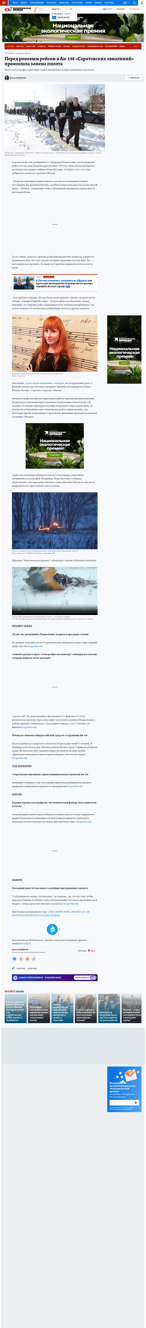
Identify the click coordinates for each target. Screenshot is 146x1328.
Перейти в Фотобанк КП (45, 553)
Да (54, 17)
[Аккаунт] (142, 3)
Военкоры (42, 46)
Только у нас (30, 46)
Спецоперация (37, 3)
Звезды (98, 3)
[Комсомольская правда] (18, 9)
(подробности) (34, 646)
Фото (15, 3)
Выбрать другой (63, 17)
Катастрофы (21, 968)
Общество (64, 3)
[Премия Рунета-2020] (39, 9)
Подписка (134, 9)
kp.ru (93, 951)
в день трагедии (81, 169)
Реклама (121, 9)
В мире (88, 3)
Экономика (77, 3)
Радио (109, 9)
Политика (51, 3)
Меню (4, 3)
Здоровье (109, 3)
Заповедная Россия (95, 46)
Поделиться (135, 78)
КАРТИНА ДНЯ (32, 968)
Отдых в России (78, 46)
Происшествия (111, 46)
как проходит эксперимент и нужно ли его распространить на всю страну (65, 283)
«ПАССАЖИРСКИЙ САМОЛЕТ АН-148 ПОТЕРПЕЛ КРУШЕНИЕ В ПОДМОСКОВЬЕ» (50, 913)
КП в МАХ (66, 46)
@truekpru (25, 943)
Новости (19, 46)
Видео (24, 3)
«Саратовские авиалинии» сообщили (44, 383)
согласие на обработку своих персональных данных (122, 1108)
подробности (29, 727)
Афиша (122, 46)
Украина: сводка (54, 46)
